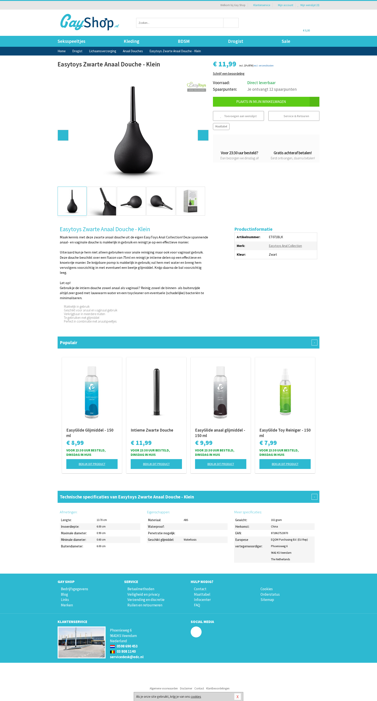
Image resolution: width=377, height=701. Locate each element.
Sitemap (267, 599)
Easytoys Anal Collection (285, 246)
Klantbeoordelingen (218, 688)
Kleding (131, 41)
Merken (67, 605)
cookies (196, 696)
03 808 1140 (126, 651)
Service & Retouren (296, 116)
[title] (197, 87)
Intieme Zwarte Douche (152, 430)
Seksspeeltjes (71, 41)
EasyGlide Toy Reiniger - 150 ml (285, 432)
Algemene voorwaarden (164, 688)
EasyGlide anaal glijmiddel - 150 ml (220, 432)
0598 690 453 (127, 646)
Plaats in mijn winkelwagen (261, 101)
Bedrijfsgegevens (74, 588)
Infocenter (202, 599)
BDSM (184, 41)
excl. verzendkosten (264, 65)
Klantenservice (261, 5)
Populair (187, 342)
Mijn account (285, 5)
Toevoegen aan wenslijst (240, 116)
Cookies (266, 588)
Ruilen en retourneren (144, 605)
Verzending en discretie (146, 599)
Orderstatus (270, 594)
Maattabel (221, 126)
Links (65, 599)
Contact (200, 588)
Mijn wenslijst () (309, 5)
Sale (286, 41)
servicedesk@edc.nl (127, 656)
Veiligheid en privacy (143, 594)
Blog (64, 594)
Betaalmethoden (140, 588)
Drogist (235, 41)
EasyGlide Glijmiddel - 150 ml (89, 432)
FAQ (197, 605)
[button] (63, 135)
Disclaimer (186, 688)
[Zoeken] (231, 23)
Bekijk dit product (92, 464)
